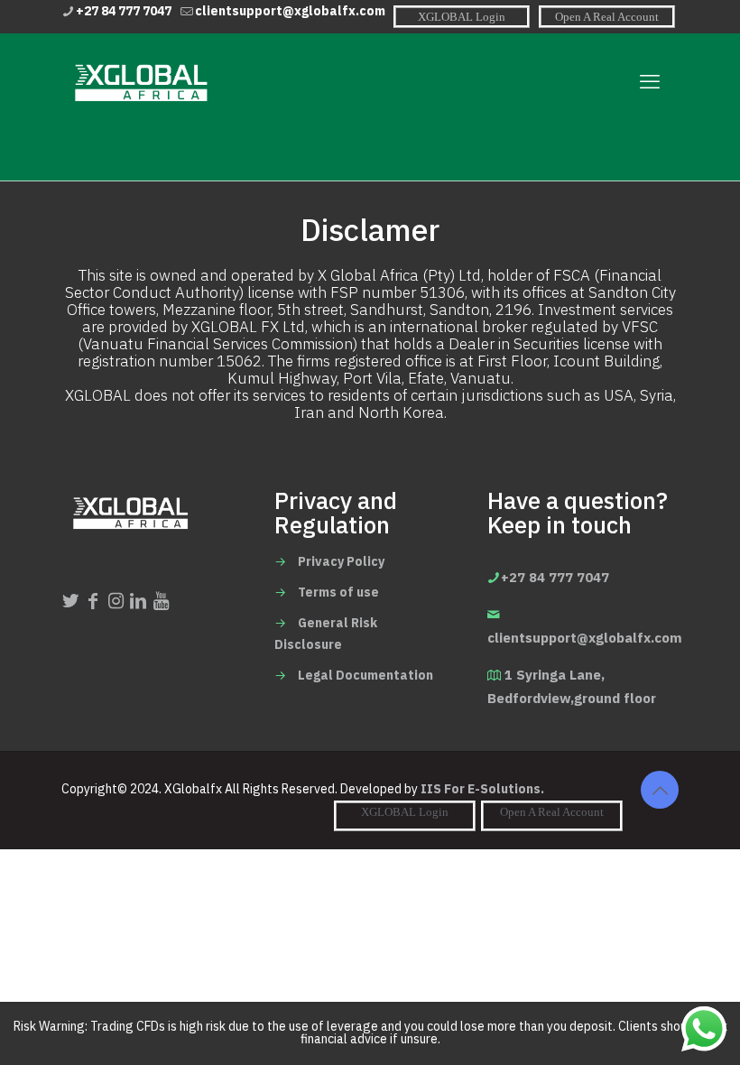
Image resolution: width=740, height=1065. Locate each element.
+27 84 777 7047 (123, 11)
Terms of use (338, 592)
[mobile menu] (649, 82)
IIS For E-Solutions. (482, 789)
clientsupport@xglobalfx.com (290, 11)
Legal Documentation (365, 675)
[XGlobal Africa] (139, 82)
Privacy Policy (341, 561)
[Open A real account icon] (607, 16)
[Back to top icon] (660, 790)
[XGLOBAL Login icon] (461, 16)
